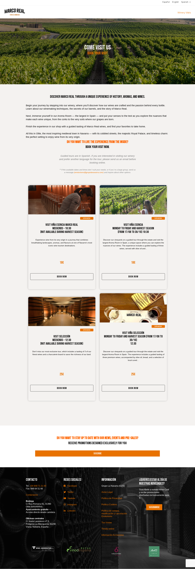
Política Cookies (109, 504)
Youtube (71, 498)
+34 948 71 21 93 (38, 486)
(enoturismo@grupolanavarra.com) (89, 172)
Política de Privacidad (111, 498)
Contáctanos (32, 495)
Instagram (72, 504)
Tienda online (107, 529)
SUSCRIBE (98, 453)
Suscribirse (154, 507)
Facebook (72, 486)
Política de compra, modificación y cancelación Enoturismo (114, 513)
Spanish (184, 2)
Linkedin (71, 511)
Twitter (70, 492)
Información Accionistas (112, 535)
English (175, 2)
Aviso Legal (107, 492)
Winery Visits (184, 12)
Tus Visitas (106, 522)
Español (166, 2)
